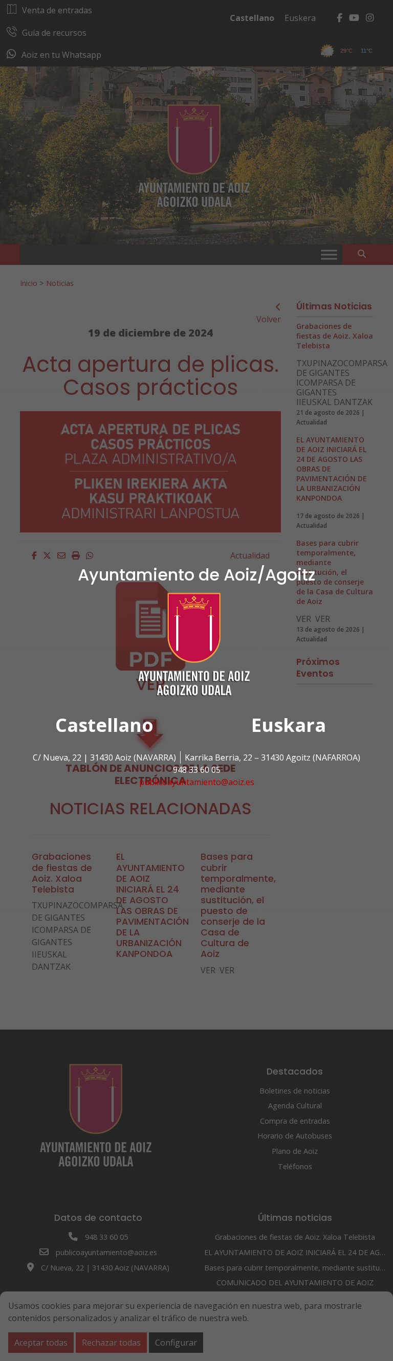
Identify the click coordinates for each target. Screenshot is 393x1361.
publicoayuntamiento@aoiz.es (196, 782)
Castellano (104, 725)
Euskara (288, 725)
